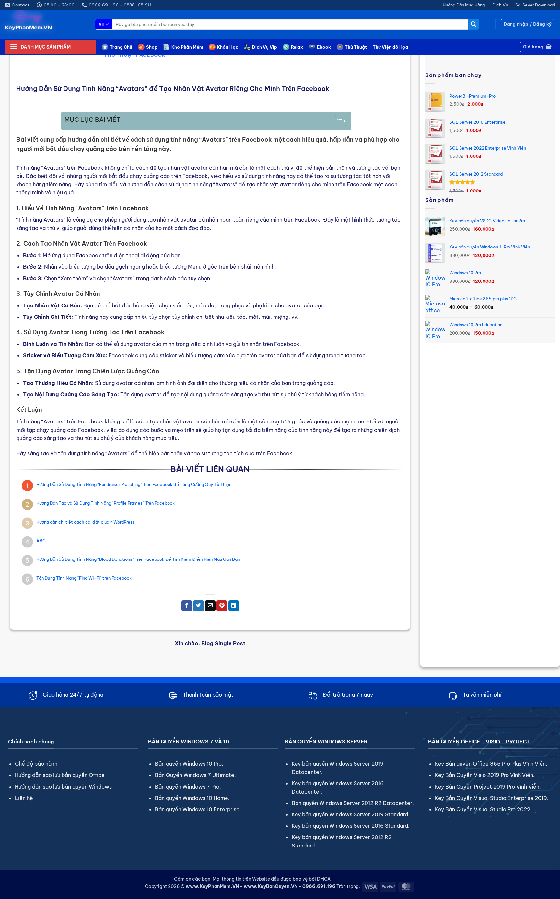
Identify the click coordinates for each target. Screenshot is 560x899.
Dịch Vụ (500, 4)
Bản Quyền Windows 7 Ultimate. (195, 775)
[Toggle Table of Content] (337, 120)
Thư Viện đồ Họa (390, 47)
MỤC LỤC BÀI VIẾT (92, 119)
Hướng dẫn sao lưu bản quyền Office (60, 775)
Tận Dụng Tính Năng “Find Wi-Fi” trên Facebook (84, 578)
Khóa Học (227, 47)
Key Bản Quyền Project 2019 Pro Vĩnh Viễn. (488, 786)
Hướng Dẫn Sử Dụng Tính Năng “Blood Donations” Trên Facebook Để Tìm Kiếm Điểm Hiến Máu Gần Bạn (138, 559)
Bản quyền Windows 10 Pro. (189, 763)
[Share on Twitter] (198, 605)
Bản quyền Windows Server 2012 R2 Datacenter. (353, 803)
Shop (152, 47)
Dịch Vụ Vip (264, 47)
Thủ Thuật (356, 47)
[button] (527, 24)
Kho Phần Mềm (187, 47)
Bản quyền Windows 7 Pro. (188, 786)
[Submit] (473, 24)
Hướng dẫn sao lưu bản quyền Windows (63, 786)
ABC (41, 540)
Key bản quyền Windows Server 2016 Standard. (351, 826)
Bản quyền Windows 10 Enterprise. (198, 809)
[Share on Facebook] (186, 605)
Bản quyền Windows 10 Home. (192, 798)
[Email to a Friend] (210, 605)
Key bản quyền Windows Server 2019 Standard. (351, 814)
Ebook (324, 47)
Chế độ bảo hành (36, 763)
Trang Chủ (121, 47)
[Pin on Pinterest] (221, 605)
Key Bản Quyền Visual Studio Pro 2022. (483, 809)
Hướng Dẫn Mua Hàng (464, 4)
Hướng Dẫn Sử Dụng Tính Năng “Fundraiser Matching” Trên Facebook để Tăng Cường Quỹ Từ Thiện (133, 484)
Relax (297, 47)
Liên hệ (24, 798)
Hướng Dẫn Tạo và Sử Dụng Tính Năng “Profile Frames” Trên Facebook (105, 503)
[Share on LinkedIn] (233, 605)
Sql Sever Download (535, 4)
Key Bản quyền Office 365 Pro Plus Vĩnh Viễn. (491, 763)
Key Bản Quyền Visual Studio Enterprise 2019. (492, 798)
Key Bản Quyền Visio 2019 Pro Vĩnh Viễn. (485, 775)
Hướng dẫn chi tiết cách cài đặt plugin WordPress (85, 521)
